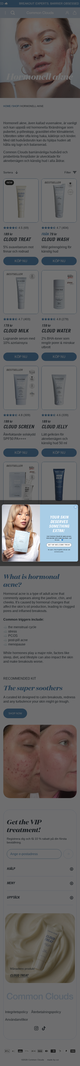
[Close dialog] (75, 507)
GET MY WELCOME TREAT (59, 545)
